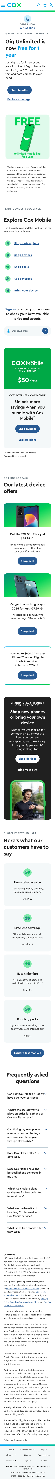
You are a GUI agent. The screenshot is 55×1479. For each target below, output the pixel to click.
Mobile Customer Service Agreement (22, 1288)
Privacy (44, 1461)
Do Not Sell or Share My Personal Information (27, 1472)
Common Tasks (26, 1450)
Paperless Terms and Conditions (24, 1302)
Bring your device (26, 290)
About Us (10, 1455)
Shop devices (23, 255)
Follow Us (10, 1461)
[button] (38, 5)
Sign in (10, 309)
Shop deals (21, 266)
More (26, 1455)
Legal (26, 1461)
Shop (10, 1450)
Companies (42, 1455)
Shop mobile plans (26, 243)
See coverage (23, 278)
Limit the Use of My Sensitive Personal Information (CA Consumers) (27, 1468)
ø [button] (32, 538)
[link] (3, 5)
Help (43, 1450)
